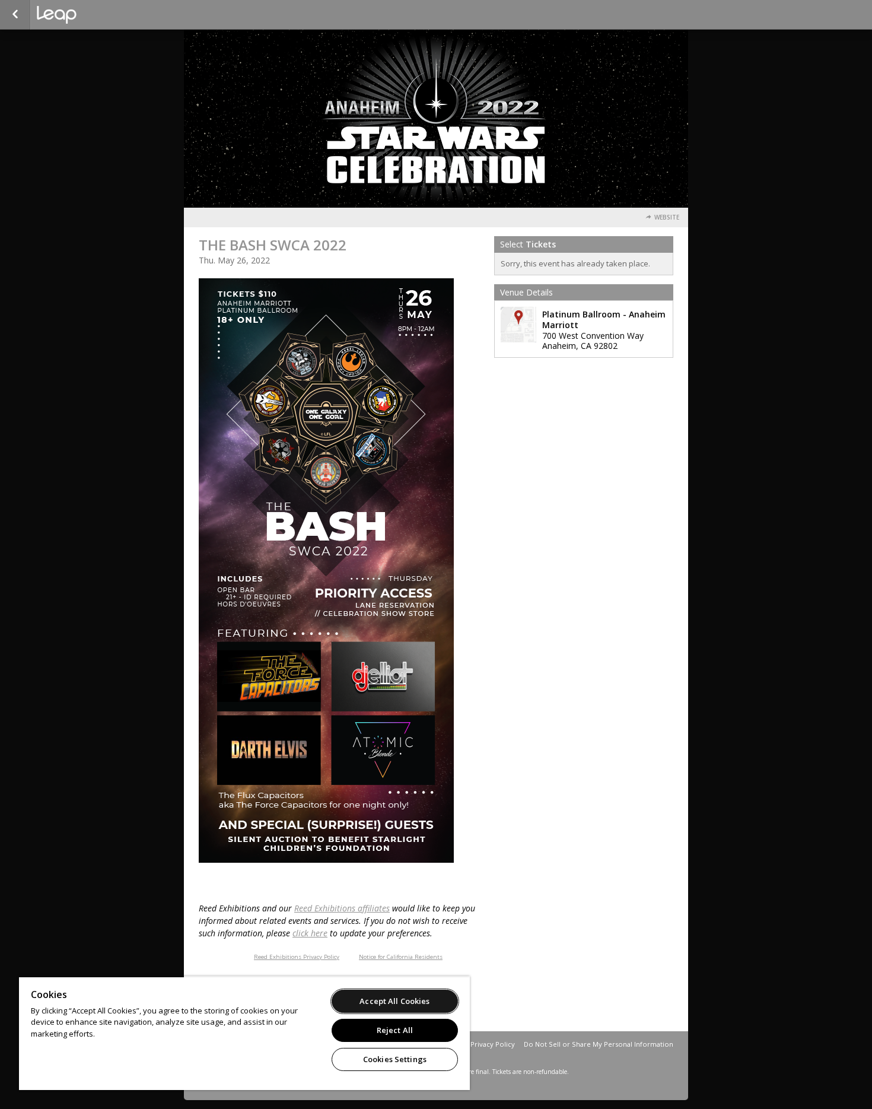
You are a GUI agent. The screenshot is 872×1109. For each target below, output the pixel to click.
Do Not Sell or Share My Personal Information (598, 1044)
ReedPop (96, 15)
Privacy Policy (492, 1044)
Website (666, 217)
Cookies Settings (395, 1059)
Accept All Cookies (394, 1001)
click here (309, 933)
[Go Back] (15, 15)
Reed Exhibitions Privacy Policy (296, 957)
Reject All (395, 1030)
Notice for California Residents (401, 957)
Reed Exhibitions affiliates (342, 908)
